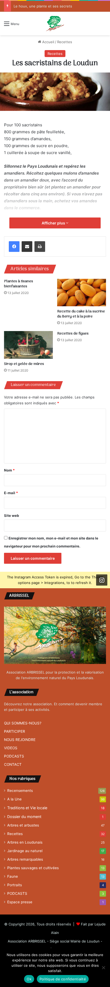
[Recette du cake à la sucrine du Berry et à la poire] (81, 292)
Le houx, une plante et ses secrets (43, 6)
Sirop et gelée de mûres (24, 364)
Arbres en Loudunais (24, 842)
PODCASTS (14, 756)
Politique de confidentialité (63, 979)
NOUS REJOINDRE (20, 740)
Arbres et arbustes (23, 825)
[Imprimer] (39, 246)
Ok (29, 979)
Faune (12, 876)
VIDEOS (10, 748)
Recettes (64, 42)
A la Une (14, 799)
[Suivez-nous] (102, 580)
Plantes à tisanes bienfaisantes (18, 283)
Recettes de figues (73, 334)
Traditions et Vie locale (27, 807)
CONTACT (13, 764)
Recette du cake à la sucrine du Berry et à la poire (81, 314)
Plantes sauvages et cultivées (33, 868)
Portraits (14, 885)
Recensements (20, 790)
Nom (9, 470)
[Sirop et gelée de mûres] (28, 344)
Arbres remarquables (25, 859)
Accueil (47, 42)
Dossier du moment (24, 816)
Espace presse (19, 902)
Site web (11, 515)
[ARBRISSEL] (55, 23)
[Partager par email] (27, 246)
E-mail (11, 493)
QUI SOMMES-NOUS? (22, 723)
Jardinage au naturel (24, 851)
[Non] (103, 967)
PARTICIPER (14, 731)
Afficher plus (54, 223)
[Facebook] (14, 246)
